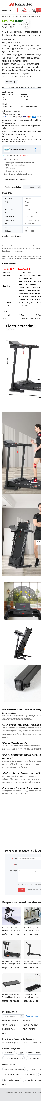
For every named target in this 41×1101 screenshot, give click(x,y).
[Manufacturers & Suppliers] (20, 4)
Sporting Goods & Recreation (17, 16)
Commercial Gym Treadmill (13, 1058)
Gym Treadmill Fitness (12, 1080)
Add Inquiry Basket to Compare (16, 179)
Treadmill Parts (30, 1074)
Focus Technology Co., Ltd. (28, 1092)
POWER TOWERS (29, 1029)
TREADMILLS (27, 1021)
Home (4, 16)
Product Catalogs (34, 1016)
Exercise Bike (8, 1053)
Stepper (20, 1053)
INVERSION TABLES (9, 1029)
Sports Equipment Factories (14, 1069)
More (4, 1084)
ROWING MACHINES (30, 1025)
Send (22, 890)
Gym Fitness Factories (12, 1074)
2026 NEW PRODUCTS (10, 1021)
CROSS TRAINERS (8, 1025)
